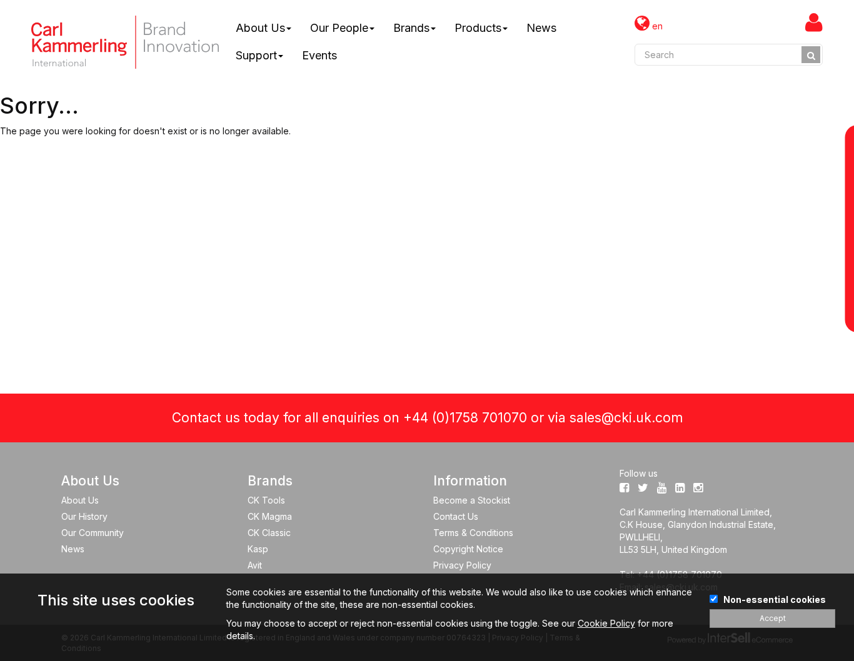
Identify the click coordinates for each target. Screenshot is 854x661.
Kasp (258, 549)
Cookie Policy (606, 623)
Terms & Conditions (473, 532)
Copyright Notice (468, 549)
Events (319, 55)
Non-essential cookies (774, 599)
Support (256, 55)
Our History (84, 516)
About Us (260, 27)
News (541, 27)
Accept (773, 618)
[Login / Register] (814, 22)
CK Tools (266, 500)
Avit (255, 565)
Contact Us (455, 516)
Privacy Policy (462, 565)
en (656, 26)
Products (478, 27)
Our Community (92, 532)
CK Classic (269, 532)
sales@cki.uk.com (626, 417)
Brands (411, 27)
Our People (339, 27)
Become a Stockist (471, 500)
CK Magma (270, 516)
